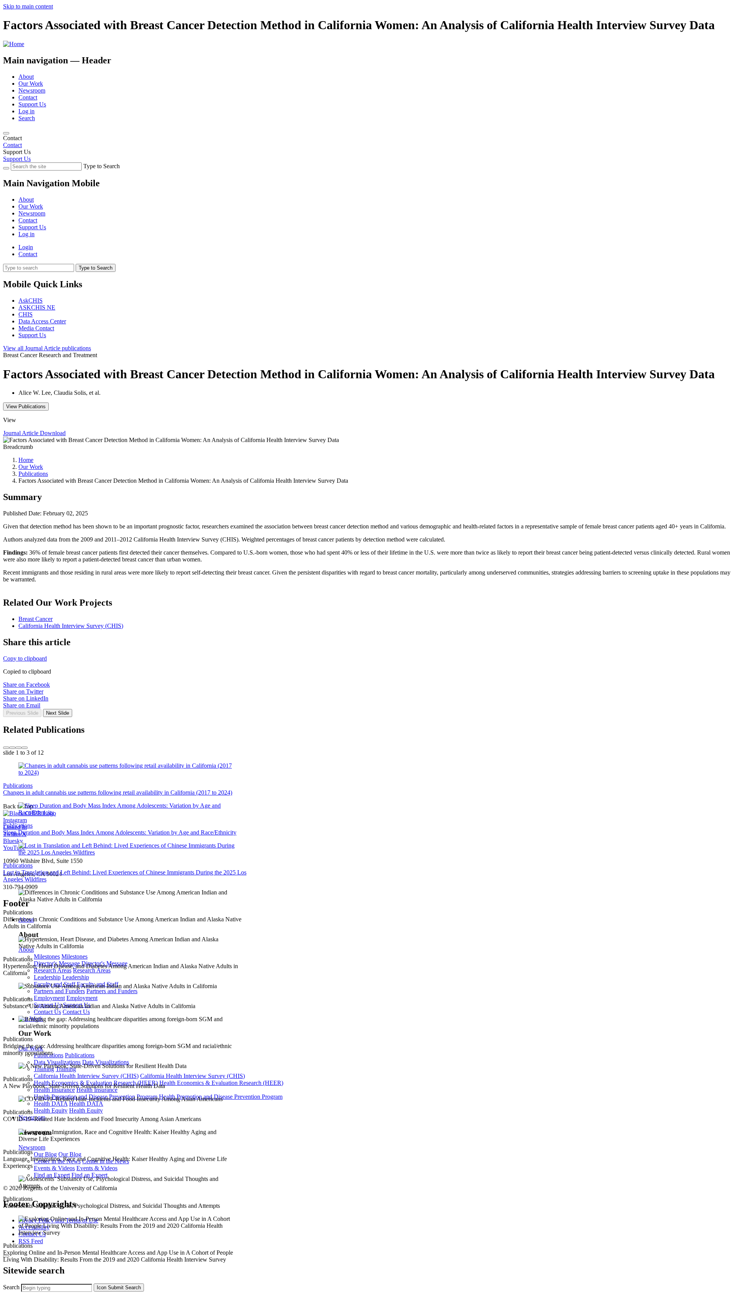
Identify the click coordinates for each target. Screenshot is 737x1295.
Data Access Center (42, 321)
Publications (33, 473)
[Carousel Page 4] (24, 748)
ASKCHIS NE (36, 307)
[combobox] (56, 1288)
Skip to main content (28, 6)
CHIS (25, 314)
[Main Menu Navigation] (6, 133)
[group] (368, 722)
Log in (26, 111)
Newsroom (31, 90)
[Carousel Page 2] (12, 748)
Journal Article (47, 348)
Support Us (32, 104)
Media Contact (36, 328)
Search (26, 118)
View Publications (26, 406)
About (26, 76)
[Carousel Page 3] (18, 748)
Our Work (30, 83)
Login (25, 247)
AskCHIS (30, 300)
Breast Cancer (35, 619)
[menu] (368, 210)
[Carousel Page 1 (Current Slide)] (6, 748)
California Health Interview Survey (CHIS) (70, 626)
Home (25, 460)
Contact (27, 97)
